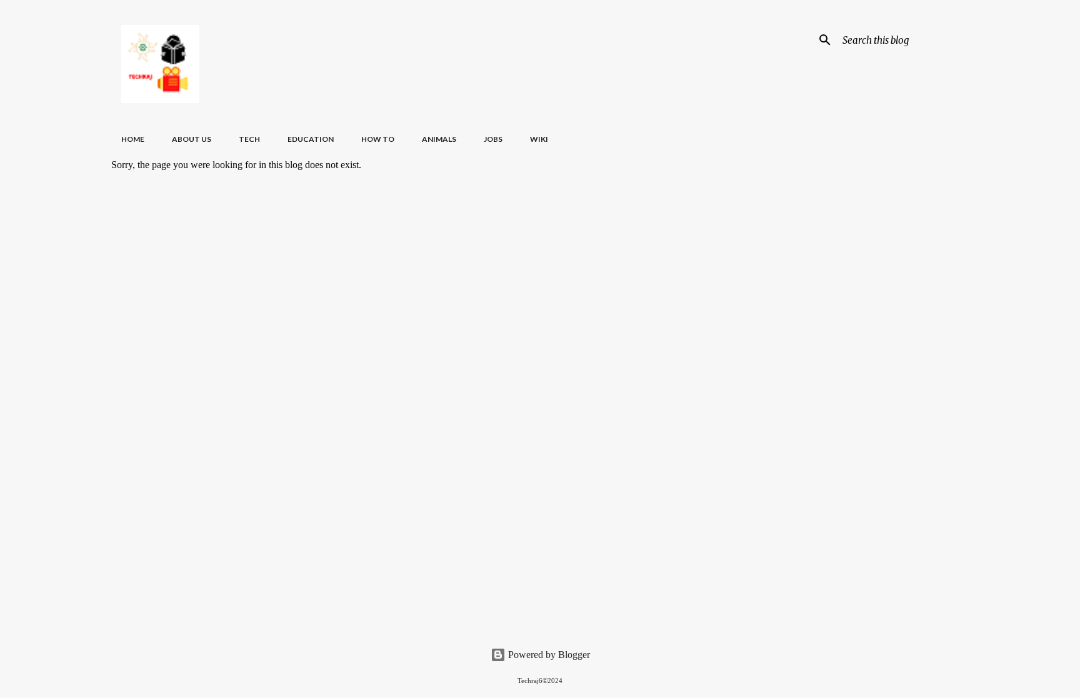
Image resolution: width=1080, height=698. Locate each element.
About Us (191, 139)
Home (132, 139)
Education (311, 139)
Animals (439, 139)
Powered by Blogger (548, 654)
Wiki (539, 139)
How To (377, 139)
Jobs (493, 139)
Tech (249, 139)
